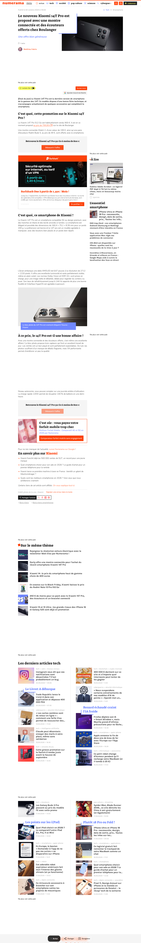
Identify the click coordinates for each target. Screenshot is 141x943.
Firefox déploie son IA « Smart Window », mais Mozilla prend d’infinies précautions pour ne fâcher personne (108, 721)
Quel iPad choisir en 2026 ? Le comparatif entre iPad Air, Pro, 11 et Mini (50, 830)
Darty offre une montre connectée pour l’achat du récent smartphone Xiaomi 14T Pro (55, 563)
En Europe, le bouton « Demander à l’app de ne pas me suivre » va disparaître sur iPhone (49, 850)
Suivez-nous (81, 88)
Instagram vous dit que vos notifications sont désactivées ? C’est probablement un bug (50, 676)
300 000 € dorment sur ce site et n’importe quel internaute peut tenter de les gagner (107, 676)
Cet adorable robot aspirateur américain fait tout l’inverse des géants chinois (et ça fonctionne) (49, 868)
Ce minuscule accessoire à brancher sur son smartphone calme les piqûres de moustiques (50, 887)
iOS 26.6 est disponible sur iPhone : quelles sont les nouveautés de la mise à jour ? (104, 245)
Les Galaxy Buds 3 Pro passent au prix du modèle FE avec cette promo (50, 808)
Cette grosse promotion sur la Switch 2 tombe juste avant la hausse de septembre (50, 754)
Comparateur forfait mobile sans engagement (61, 438)
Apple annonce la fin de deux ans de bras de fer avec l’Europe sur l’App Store (106, 739)
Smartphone (118, 10)
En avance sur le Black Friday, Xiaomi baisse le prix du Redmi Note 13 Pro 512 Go (57, 585)
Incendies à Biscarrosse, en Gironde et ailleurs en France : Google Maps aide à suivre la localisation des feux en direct (104, 256)
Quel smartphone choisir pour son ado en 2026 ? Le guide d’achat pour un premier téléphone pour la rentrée (107, 869)
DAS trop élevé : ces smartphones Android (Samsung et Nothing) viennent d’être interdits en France (106, 225)
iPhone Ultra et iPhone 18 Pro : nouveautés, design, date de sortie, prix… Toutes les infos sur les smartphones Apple (110, 216)
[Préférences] (121, 3)
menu (29, 3)
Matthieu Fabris (30, 49)
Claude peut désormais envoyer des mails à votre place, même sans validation (49, 735)
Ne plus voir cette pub (27, 82)
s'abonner (132, 3)
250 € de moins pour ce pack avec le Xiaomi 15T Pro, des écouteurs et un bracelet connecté (57, 597)
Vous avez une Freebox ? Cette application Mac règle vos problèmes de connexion (104, 235)
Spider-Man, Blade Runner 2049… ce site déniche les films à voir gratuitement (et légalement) (107, 809)
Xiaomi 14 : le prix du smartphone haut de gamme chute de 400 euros (56, 574)
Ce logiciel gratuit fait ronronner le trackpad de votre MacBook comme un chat (107, 850)
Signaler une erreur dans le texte (59, 492)
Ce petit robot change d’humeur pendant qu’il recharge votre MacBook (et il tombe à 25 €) (108, 758)
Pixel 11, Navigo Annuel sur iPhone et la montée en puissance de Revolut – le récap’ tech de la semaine (107, 887)
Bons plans (24, 503)
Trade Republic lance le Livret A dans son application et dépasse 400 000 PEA (50, 698)
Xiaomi (52, 453)
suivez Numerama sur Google (62, 449)
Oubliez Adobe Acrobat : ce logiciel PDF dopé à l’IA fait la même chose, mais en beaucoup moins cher (106, 190)
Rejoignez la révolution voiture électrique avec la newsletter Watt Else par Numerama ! (55, 552)
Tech (107, 10)
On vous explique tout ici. (64, 485)
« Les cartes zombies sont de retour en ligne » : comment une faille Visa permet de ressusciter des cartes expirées (50, 717)
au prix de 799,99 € (42, 125)
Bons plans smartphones (43, 503)
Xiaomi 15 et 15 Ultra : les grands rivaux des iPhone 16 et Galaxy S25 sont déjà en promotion (58, 608)
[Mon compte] (116, 3)
